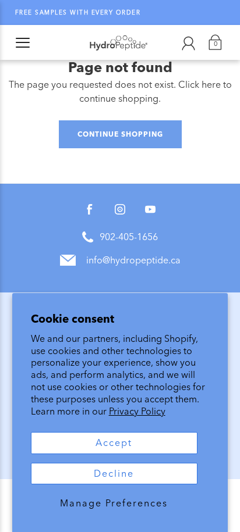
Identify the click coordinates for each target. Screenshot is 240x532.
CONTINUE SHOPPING (120, 134)
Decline (114, 473)
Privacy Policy (137, 411)
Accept (114, 442)
